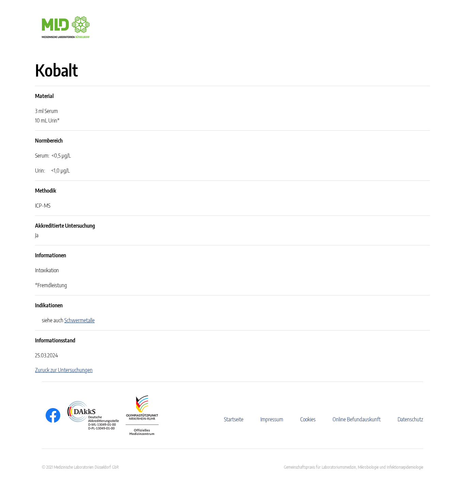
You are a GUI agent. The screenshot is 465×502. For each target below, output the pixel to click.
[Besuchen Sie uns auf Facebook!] (51, 415)
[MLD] (66, 26)
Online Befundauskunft (357, 419)
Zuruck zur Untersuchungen (64, 370)
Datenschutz (410, 419)
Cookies (308, 419)
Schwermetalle (79, 320)
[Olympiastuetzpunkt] (139, 415)
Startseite (233, 419)
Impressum (271, 419)
